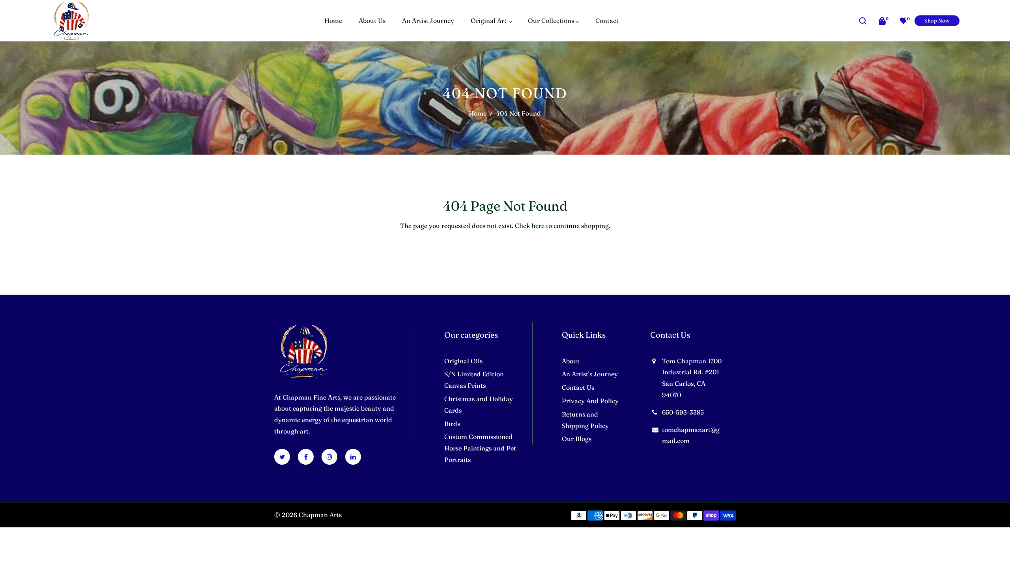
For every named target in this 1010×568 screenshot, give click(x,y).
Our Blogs (576, 439)
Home (477, 113)
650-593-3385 (683, 412)
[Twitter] (282, 457)
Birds (452, 424)
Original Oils (463, 361)
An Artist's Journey (590, 374)
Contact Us (578, 387)
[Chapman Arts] (71, 20)
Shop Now (937, 20)
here (537, 226)
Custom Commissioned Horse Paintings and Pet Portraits (480, 448)
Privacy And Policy (590, 401)
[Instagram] (329, 457)
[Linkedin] (353, 457)
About (571, 361)
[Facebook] (306, 457)
